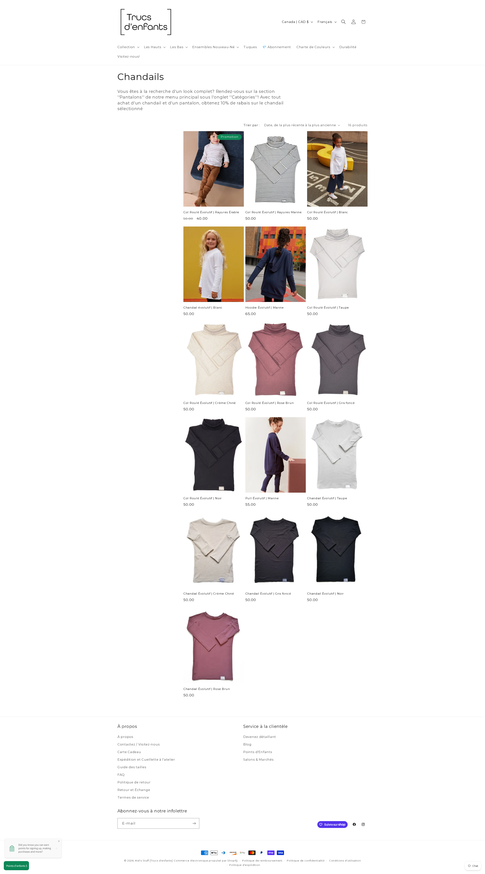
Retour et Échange (133, 790)
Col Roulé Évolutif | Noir (202, 498)
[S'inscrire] (194, 823)
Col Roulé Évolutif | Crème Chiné (209, 403)
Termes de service (133, 797)
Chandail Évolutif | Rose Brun (206, 689)
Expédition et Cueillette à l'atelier (146, 759)
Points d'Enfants (257, 752)
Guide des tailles (131, 767)
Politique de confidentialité (306, 860)
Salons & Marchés (258, 759)
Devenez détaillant (259, 737)
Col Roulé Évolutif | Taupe (328, 307)
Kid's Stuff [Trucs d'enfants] (154, 860)
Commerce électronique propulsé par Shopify (206, 860)
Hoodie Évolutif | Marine (264, 307)
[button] (128, 47)
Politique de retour (134, 782)
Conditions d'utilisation (345, 860)
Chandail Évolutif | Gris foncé (268, 593)
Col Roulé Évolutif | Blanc (327, 212)
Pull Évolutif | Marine (262, 498)
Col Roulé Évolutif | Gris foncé (331, 403)
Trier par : (251, 125)
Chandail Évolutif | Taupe (327, 498)
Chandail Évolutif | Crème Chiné (208, 593)
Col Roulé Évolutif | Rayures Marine (273, 212)
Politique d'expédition (244, 864)
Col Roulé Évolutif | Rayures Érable (211, 212)
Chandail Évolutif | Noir (325, 593)
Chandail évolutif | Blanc (202, 307)
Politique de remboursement (262, 860)
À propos (125, 737)
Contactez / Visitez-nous (138, 744)
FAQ (121, 775)
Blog (247, 744)
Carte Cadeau (129, 752)
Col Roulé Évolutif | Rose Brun (269, 403)
